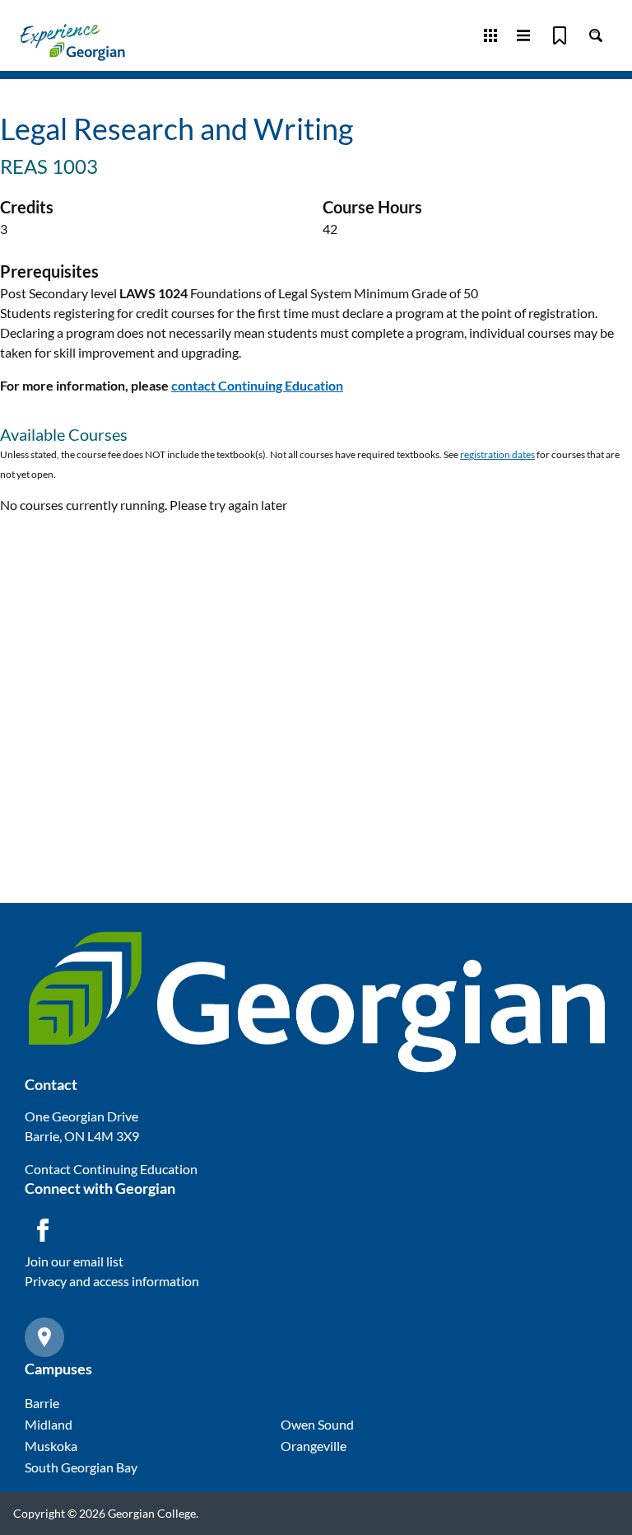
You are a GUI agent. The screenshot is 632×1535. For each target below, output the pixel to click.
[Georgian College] (72, 42)
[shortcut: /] (595, 35)
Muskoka (51, 1445)
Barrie (42, 1403)
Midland (48, 1424)
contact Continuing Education (257, 385)
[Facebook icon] (42, 1230)
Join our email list (74, 1261)
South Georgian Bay (81, 1467)
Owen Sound (317, 1424)
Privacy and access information (112, 1281)
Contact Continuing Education (111, 1169)
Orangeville (313, 1445)
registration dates (497, 454)
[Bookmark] (559, 35)
